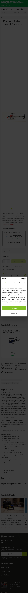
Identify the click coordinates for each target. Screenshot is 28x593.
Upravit (13, 313)
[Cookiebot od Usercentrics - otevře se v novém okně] (20, 279)
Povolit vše (14, 308)
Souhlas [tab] (5, 282)
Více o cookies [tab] (22, 282)
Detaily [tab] (13, 282)
